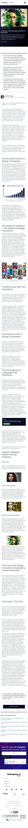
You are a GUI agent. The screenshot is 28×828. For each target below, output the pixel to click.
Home (5, 778)
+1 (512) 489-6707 (13, 808)
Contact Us (7, 786)
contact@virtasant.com (17, 805)
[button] (24, 2)
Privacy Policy (8, 805)
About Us (6, 783)
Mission (6, 781)
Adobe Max (11, 110)
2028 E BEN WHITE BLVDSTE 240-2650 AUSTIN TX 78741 (13, 802)
